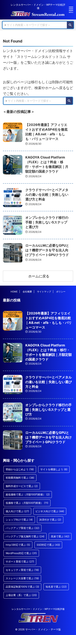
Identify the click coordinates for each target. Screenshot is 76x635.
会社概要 (27, 291)
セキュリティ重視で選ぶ (22, 569)
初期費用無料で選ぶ (20, 477)
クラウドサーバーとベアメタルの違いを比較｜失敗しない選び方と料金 (46, 194)
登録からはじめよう (20, 469)
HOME (14, 291)
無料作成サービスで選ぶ (22, 486)
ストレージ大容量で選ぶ (22, 578)
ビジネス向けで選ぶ (49, 511)
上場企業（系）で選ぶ (21, 595)
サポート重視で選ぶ (20, 561)
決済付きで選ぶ (50, 519)
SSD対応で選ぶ (48, 544)
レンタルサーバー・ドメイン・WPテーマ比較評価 (38, 609)
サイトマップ (44, 291)
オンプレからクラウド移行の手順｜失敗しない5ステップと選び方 (46, 222)
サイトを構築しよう (53, 469)
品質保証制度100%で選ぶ (22, 586)
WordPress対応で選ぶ (21, 553)
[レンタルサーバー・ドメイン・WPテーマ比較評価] (38, 13)
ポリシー (60, 291)
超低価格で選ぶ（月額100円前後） (28, 494)
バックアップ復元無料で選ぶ (25, 536)
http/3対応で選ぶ (18, 544)
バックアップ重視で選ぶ (22, 528)
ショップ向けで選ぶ (19, 519)
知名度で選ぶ (56, 586)
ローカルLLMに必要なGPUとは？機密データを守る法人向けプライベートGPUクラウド (47, 250)
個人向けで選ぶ (17, 511)
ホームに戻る (38, 276)
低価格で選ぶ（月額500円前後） (27, 502)
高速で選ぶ (60, 536)
